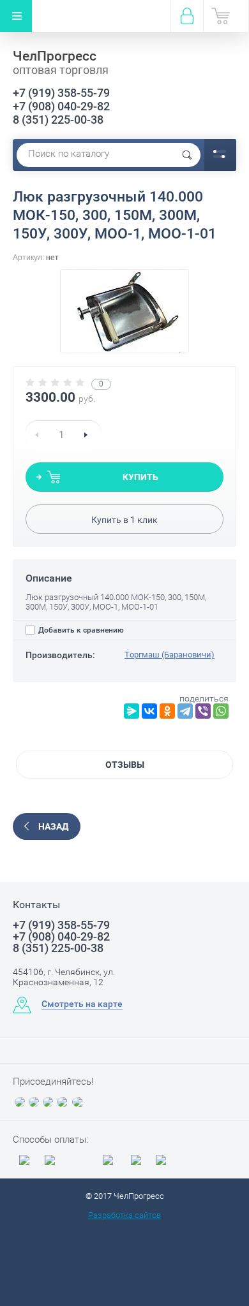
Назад (53, 826)
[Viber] (203, 711)
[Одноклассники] (167, 711)
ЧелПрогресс (54, 56)
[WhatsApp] (221, 711)
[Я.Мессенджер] (131, 711)
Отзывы (124, 764)
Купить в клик (124, 520)
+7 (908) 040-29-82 (61, 106)
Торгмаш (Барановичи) (169, 654)
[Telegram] (185, 711)
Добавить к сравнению (80, 630)
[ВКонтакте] (149, 711)
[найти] (187, 155)
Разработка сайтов (124, 1215)
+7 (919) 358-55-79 (61, 92)
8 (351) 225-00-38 (58, 119)
